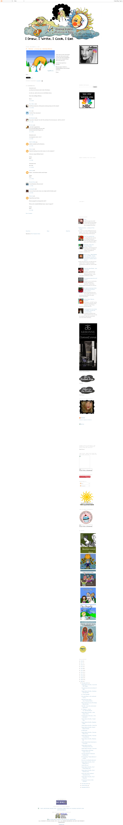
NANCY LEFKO (32, 142)
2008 (82, 679)
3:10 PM (31, 160)
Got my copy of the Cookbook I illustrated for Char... (88, 774)
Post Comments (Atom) (35, 233)
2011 (82, 674)
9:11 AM (31, 121)
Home (48, 231)
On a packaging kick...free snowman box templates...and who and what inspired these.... (90, 310)
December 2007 (85, 683)
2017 (82, 663)
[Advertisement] (33, 222)
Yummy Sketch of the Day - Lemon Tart (89, 725)
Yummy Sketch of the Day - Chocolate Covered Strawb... (89, 736)
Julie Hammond (32, 118)
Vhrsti (30, 111)
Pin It (32, 78)
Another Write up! (85, 765)
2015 (82, 666)
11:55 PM (31, 178)
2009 (82, 677)
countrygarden (32, 189)
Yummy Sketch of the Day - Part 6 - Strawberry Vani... (88, 771)
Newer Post (28, 231)
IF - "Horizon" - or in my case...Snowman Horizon (39, 49)
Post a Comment (29, 213)
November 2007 (85, 783)
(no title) (84, 219)
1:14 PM (31, 185)
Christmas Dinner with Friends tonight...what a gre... (87, 751)
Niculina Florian (32, 182)
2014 (82, 668)
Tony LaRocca (32, 104)
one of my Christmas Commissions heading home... (88, 754)
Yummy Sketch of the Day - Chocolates (89, 748)
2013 (82, 670)
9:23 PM (31, 210)
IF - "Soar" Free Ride (85, 694)
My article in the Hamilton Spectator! (89, 760)
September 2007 (85, 787)
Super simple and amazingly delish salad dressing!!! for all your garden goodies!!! (89, 289)
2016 (82, 664)
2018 (82, 661)
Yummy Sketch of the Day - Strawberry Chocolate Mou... (89, 691)
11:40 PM (31, 167)
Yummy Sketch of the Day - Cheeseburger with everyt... (87, 746)
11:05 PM (31, 107)
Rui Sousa (31, 125)
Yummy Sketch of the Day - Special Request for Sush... (88, 728)
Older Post (68, 231)
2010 (82, 676)
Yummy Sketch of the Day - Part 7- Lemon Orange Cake (88, 767)
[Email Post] (42, 80)
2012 (82, 672)
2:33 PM (31, 138)
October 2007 (84, 785)
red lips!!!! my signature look (88, 236)
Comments (83, 486)
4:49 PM (31, 192)
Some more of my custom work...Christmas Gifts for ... (87, 700)
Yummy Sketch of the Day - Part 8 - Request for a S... (88, 762)
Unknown (31, 149)
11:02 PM (31, 100)
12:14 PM (31, 131)
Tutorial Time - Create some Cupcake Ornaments (88, 245)
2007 (82, 681)
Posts (82, 483)
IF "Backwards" (84, 730)
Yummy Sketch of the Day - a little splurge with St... (88, 713)
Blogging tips (61, 824)
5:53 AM (31, 114)
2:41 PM (31, 145)
